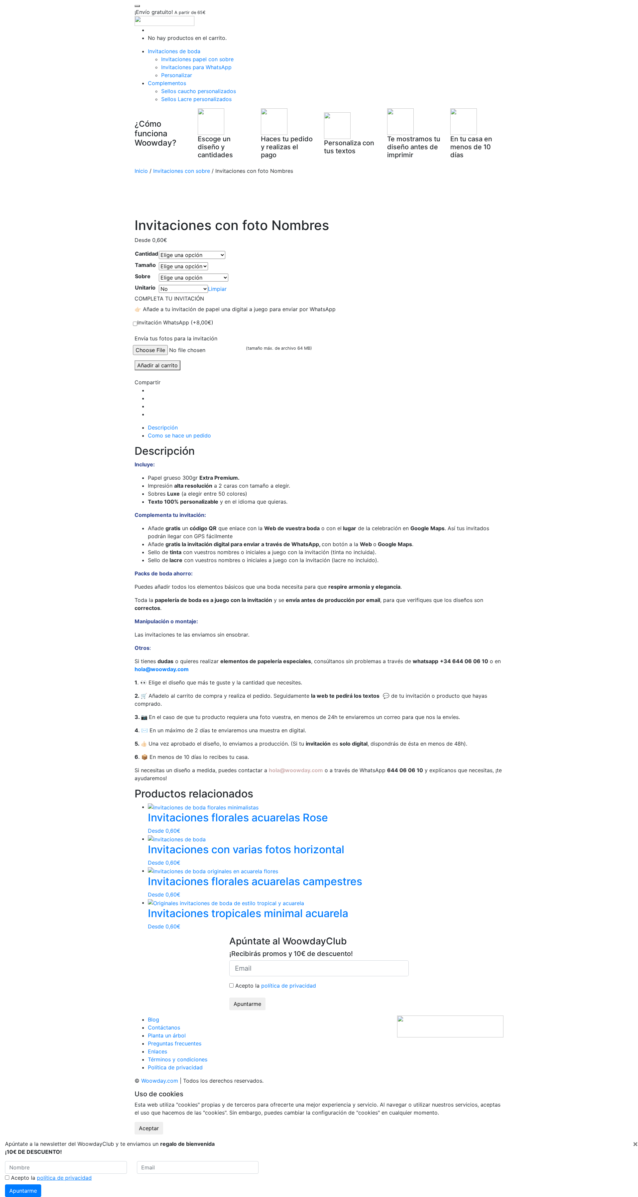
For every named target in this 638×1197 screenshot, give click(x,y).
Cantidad (146, 253)
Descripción (163, 427)
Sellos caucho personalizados (198, 91)
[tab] (325, 427)
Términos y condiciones (177, 1059)
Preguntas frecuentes (174, 1043)
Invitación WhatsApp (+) (175, 322)
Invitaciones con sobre (181, 171)
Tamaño (145, 265)
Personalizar (176, 75)
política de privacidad (288, 985)
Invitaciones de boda (174, 51)
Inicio (141, 171)
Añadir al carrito (157, 365)
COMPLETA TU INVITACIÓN (169, 298)
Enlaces (157, 1051)
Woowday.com (159, 1080)
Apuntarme (247, 1004)
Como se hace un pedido (179, 435)
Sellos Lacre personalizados (196, 99)
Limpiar (217, 289)
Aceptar (149, 1128)
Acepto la (275, 985)
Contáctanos (164, 1027)
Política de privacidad (175, 1067)
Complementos (167, 83)
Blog (153, 1019)
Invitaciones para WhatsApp (196, 67)
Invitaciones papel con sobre (197, 59)
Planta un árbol (167, 1035)
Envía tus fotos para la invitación (176, 338)
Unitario (145, 287)
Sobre (143, 276)
